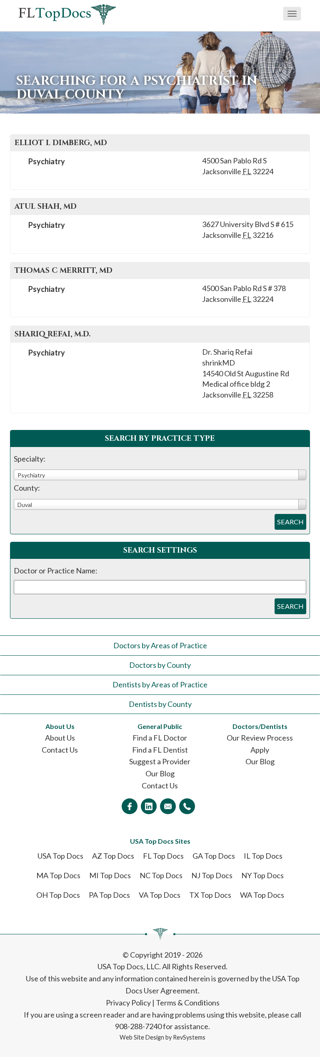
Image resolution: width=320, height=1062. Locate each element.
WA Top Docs (262, 894)
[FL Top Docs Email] (168, 806)
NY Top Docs (262, 875)
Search (290, 522)
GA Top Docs (213, 855)
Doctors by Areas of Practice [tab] (160, 645)
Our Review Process (260, 737)
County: (27, 487)
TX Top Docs (210, 894)
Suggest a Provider (159, 761)
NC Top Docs (161, 875)
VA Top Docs (159, 894)
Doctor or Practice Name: (56, 570)
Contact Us (60, 749)
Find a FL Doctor (159, 737)
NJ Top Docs (211, 875)
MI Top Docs (110, 875)
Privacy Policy (128, 1002)
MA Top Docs (58, 875)
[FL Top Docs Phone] (187, 806)
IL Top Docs (263, 855)
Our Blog (160, 773)
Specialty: (29, 458)
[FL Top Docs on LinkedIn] (149, 806)
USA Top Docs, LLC (128, 966)
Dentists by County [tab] (160, 704)
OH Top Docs (58, 894)
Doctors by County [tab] (160, 664)
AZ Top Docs (113, 855)
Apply (259, 749)
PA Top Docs (109, 894)
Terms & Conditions (188, 1002)
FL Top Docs (163, 855)
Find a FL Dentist (160, 749)
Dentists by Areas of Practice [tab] (160, 684)
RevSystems (189, 1037)
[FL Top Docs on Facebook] (130, 806)
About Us (60, 737)
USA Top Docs (60, 855)
